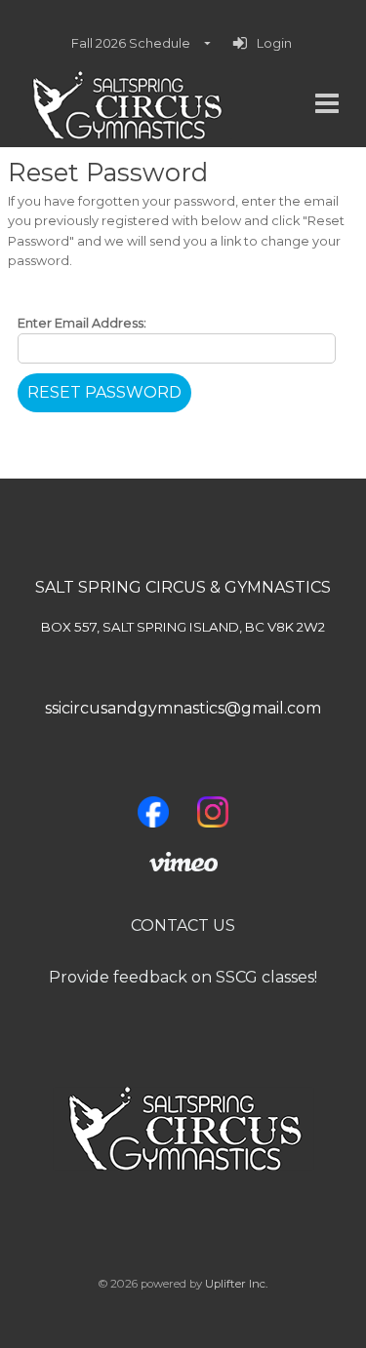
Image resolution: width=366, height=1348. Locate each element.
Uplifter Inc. (236, 1283)
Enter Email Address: (82, 323)
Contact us (183, 925)
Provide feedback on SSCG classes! (183, 977)
